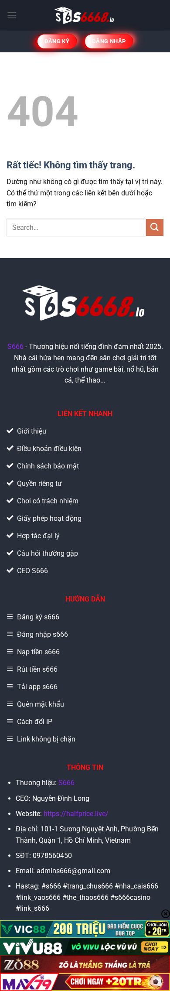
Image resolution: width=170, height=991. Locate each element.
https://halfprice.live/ (76, 814)
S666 (15, 346)
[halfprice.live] (85, 15)
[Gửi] (154, 227)
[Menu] (12, 15)
